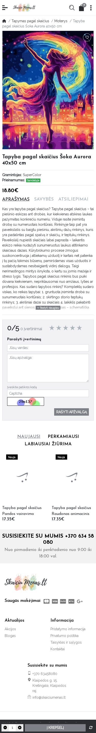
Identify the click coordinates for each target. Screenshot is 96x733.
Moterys (60, 21)
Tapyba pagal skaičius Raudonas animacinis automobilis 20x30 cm (71, 511)
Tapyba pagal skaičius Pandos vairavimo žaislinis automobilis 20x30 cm (22, 511)
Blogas (10, 636)
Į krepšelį (55, 728)
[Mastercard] (46, 601)
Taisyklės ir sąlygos (66, 642)
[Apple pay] (71, 601)
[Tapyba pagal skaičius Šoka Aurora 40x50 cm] (48, 90)
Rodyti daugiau (49, 307)
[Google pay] (80, 601)
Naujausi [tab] (28, 437)
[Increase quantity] (19, 728)
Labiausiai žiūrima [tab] (48, 444)
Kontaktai (57, 649)
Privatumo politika (64, 636)
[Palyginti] (91, 728)
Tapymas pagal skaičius (30, 21)
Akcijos (10, 629)
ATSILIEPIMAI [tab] (73, 199)
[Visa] (55, 601)
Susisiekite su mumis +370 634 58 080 (48, 539)
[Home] (4, 21)
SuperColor (32, 175)
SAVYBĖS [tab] (44, 199)
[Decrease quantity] (5, 728)
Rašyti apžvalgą (71, 412)
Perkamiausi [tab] (63, 437)
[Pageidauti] (87, 37)
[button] (5, 7)
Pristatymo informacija (67, 629)
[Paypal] (63, 601)
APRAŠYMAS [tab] (16, 199)
